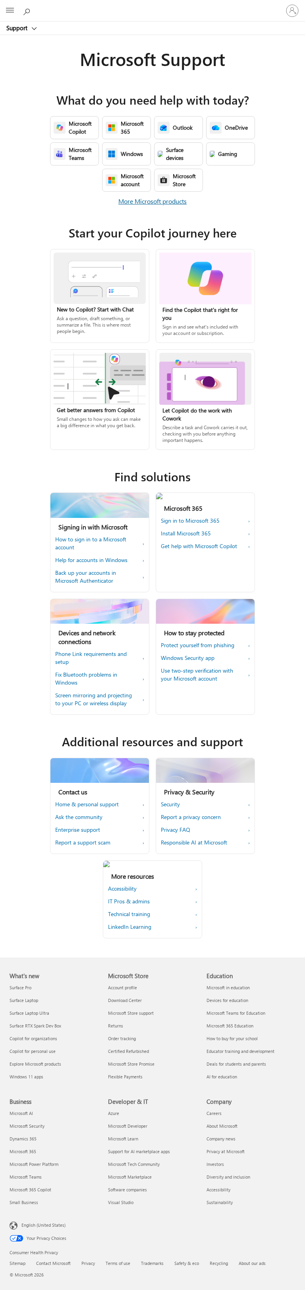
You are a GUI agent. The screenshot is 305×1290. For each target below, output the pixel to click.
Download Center (125, 1000)
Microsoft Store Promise (131, 1064)
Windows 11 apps (26, 1077)
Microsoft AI (21, 1113)
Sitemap (17, 1263)
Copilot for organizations (33, 1038)
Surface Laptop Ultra (29, 1013)
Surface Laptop (24, 1000)
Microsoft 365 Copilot (30, 1190)
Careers (214, 1113)
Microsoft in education (228, 987)
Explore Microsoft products (35, 1064)
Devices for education (227, 1000)
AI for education (222, 1077)
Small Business (24, 1202)
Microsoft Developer (127, 1126)
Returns (115, 1026)
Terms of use (118, 1263)
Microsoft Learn (123, 1139)
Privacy (88, 1263)
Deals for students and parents (236, 1064)
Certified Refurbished (128, 1051)
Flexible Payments (125, 1077)
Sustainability (220, 1202)
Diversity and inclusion (228, 1177)
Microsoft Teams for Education (236, 1013)
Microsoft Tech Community (134, 1164)
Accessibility (218, 1190)
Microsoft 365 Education (230, 1026)
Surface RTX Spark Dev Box (35, 1026)
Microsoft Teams (26, 1177)
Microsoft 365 (23, 1151)
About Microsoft (222, 1126)
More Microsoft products (152, 201)
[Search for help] (28, 10)
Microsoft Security (27, 1126)
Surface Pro (20, 987)
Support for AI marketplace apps (139, 1151)
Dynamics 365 (23, 1139)
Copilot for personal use (33, 1051)
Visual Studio (120, 1202)
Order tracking (122, 1038)
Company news (221, 1139)
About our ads (252, 1263)
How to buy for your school (232, 1038)
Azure (113, 1113)
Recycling (219, 1263)
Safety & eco (186, 1263)
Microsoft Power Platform (34, 1164)
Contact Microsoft (53, 1263)
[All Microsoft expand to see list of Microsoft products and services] (9, 10)
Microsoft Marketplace (130, 1177)
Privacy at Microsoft (226, 1151)
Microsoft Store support (131, 1013)
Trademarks (152, 1263)
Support (17, 28)
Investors (215, 1164)
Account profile (122, 987)
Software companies (127, 1190)
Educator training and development (240, 1051)
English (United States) (43, 1225)
